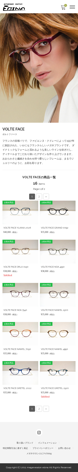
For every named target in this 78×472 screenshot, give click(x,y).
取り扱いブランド (25, 443)
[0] (63, 8)
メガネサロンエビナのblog (39, 453)
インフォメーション (47, 443)
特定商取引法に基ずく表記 (15, 448)
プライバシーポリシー (43, 448)
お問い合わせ (64, 448)
